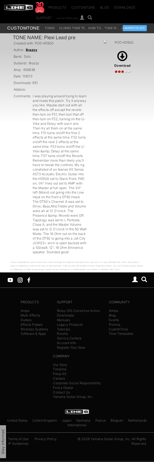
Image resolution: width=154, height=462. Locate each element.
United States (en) (67, 18)
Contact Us (61, 392)
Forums (62, 334)
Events (114, 320)
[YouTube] (10, 280)
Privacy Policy (45, 439)
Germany (83, 420)
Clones (65, 28)
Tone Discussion (112, 28)
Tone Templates (79, 28)
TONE (23, 28)
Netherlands (137, 420)
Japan (67, 420)
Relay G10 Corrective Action (78, 311)
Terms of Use (18, 439)
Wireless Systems (34, 329)
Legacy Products (70, 325)
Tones (50, 28)
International (77, 425)
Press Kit (59, 374)
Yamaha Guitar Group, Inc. (73, 397)
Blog (104, 7)
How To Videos (96, 28)
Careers (59, 378)
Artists (113, 311)
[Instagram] (20, 280)
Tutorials (63, 329)
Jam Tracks (128, 28)
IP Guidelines (18, 444)
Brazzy (31, 50)
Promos (115, 325)
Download (122, 66)
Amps (25, 311)
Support (44, 18)
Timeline (59, 369)
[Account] (82, 17)
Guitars (26, 320)
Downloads (124, 7)
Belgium (117, 420)
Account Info (66, 343)
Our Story (60, 365)
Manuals (63, 320)
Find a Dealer (63, 388)
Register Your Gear (71, 347)
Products (57, 7)
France (100, 420)
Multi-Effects (30, 315)
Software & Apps (33, 334)
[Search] (90, 17)
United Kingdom (44, 420)
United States (17, 420)
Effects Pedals (32, 325)
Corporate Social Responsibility (77, 383)
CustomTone (83, 7)
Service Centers (69, 338)
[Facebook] (29, 280)
